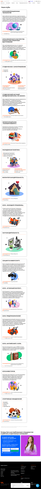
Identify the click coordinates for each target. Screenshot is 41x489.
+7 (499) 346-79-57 (23, 466)
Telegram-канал (34, 466)
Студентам (5, 4)
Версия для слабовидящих (38, 1)
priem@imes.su (23, 471)
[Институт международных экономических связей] (6, 1)
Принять (28, 485)
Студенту (2, 471)
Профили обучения (4, 465)
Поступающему (25, 1)
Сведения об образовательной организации (18, 1)
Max (32, 467)
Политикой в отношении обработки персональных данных (10, 452)
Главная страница (2, 4)
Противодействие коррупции (14, 470)
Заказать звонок (23, 467)
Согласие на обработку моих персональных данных (8, 452)
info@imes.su (22, 473)
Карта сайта (2, 476)
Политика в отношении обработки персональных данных (15, 475)
